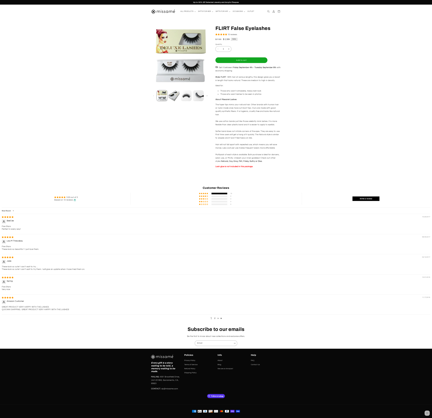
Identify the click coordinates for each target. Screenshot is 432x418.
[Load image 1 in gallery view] (162, 95)
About (220, 360)
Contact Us (255, 364)
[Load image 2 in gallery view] (174, 95)
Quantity (218, 44)
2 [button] (214, 318)
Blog (219, 364)
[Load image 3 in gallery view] (186, 95)
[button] (188, 11)
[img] (8, 217)
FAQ (252, 360)
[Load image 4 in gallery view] (198, 95)
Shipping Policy (190, 373)
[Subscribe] (234, 343)
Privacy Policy (189, 360)
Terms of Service (190, 364)
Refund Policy (189, 369)
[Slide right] (207, 95)
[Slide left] (153, 95)
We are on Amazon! (225, 369)
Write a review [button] (366, 199)
